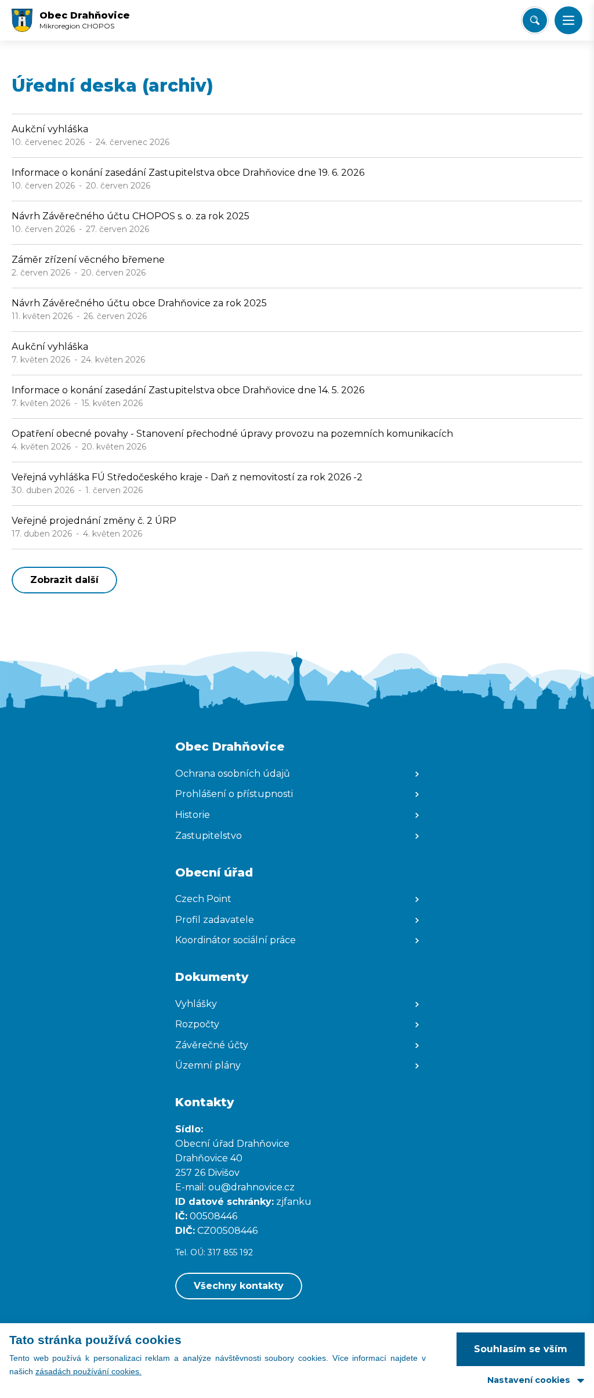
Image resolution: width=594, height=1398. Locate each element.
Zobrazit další (64, 579)
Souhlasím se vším (520, 1348)
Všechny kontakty (239, 1285)
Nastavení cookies (528, 1380)
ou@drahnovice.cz (252, 1187)
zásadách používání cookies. (88, 1371)
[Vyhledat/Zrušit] (535, 20)
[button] (568, 20)
